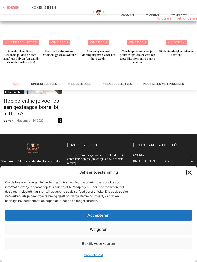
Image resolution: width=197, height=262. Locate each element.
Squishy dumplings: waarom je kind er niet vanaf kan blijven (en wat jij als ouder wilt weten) (21, 56)
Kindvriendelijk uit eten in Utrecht (176, 53)
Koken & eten (14, 92)
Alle (16, 84)
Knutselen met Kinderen (163, 84)
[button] (189, 172)
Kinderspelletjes (117, 84)
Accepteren (98, 215)
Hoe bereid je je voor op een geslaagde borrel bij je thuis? (32, 107)
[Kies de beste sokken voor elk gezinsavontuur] (60, 30)
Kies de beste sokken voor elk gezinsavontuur (59, 53)
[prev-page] (93, 72)
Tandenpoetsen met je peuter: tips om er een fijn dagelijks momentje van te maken (137, 56)
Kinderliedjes (79, 84)
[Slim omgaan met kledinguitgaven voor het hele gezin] (98, 30)
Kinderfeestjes (44, 84)
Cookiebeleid (93, 255)
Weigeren (98, 229)
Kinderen (59, 42)
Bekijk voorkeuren (98, 243)
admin (9, 120)
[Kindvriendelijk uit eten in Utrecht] (176, 30)
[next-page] (101, 72)
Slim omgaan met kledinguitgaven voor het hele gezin (98, 54)
